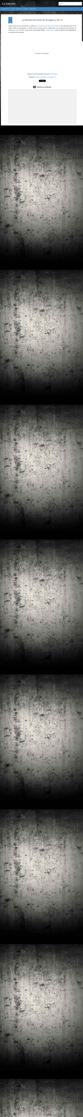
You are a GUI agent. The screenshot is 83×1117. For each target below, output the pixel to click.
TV (55, 77)
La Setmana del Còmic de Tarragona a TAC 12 (42, 20)
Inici (13, 9)
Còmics (37, 77)
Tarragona (50, 77)
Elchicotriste (50, 30)
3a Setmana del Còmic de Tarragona (48, 26)
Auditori (17, 30)
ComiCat (25, 9)
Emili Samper (53, 74)
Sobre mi (18, 9)
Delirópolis (43, 77)
